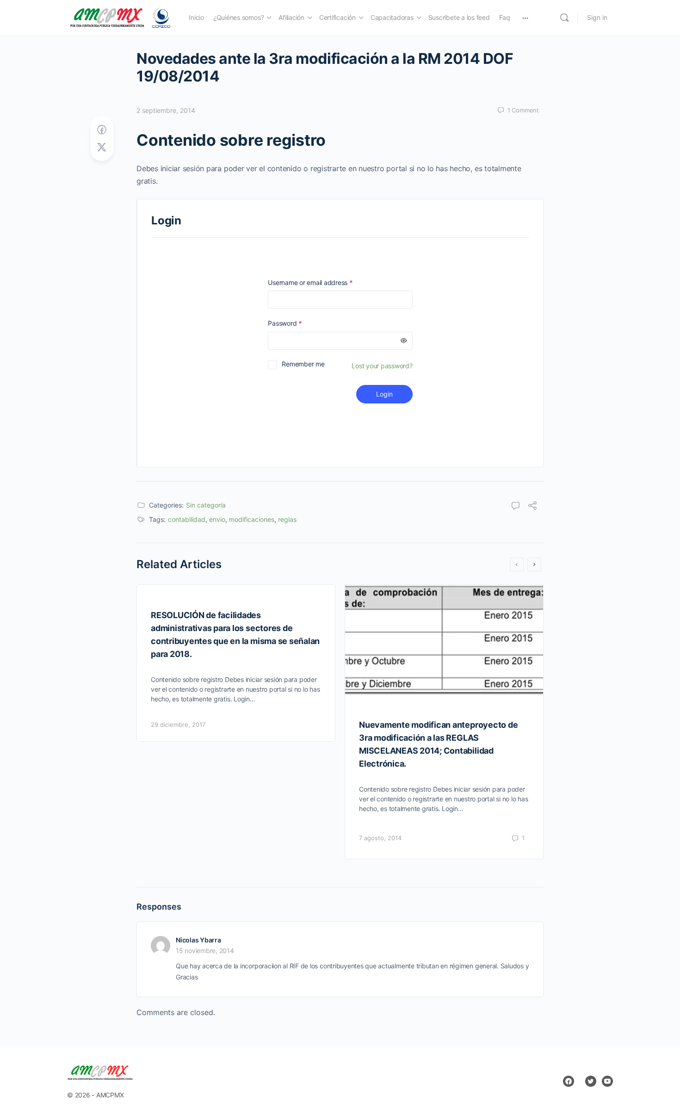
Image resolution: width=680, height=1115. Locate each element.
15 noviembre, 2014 (205, 950)
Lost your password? (382, 366)
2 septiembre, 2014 (165, 110)
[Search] (564, 17)
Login (384, 394)
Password (298, 323)
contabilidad (186, 519)
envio (217, 519)
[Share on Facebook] (102, 130)
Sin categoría (206, 505)
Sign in (597, 17)
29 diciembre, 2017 (178, 724)
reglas (287, 519)
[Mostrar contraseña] (404, 340)
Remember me (303, 364)
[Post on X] (102, 147)
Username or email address (323, 282)
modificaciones (251, 519)
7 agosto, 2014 (380, 838)
